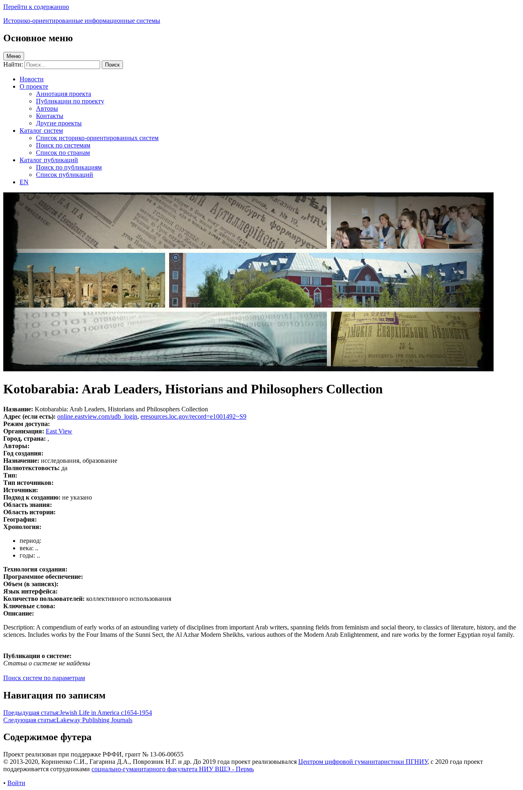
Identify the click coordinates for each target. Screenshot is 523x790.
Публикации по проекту (70, 101)
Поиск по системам (63, 145)
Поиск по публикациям (69, 167)
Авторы (47, 108)
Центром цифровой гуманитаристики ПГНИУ (362, 761)
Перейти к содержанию (36, 6)
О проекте (34, 86)
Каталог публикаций (49, 159)
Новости (32, 79)
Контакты (49, 115)
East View (59, 431)
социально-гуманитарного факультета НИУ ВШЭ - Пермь (173, 768)
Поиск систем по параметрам (44, 677)
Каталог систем (41, 130)
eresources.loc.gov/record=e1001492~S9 (193, 416)
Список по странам (63, 152)
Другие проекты (59, 123)
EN (24, 182)
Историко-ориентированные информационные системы (81, 20)
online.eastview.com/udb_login (97, 416)
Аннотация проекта (63, 93)
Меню (14, 56)
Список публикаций (64, 174)
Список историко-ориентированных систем (97, 137)
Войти (16, 782)
